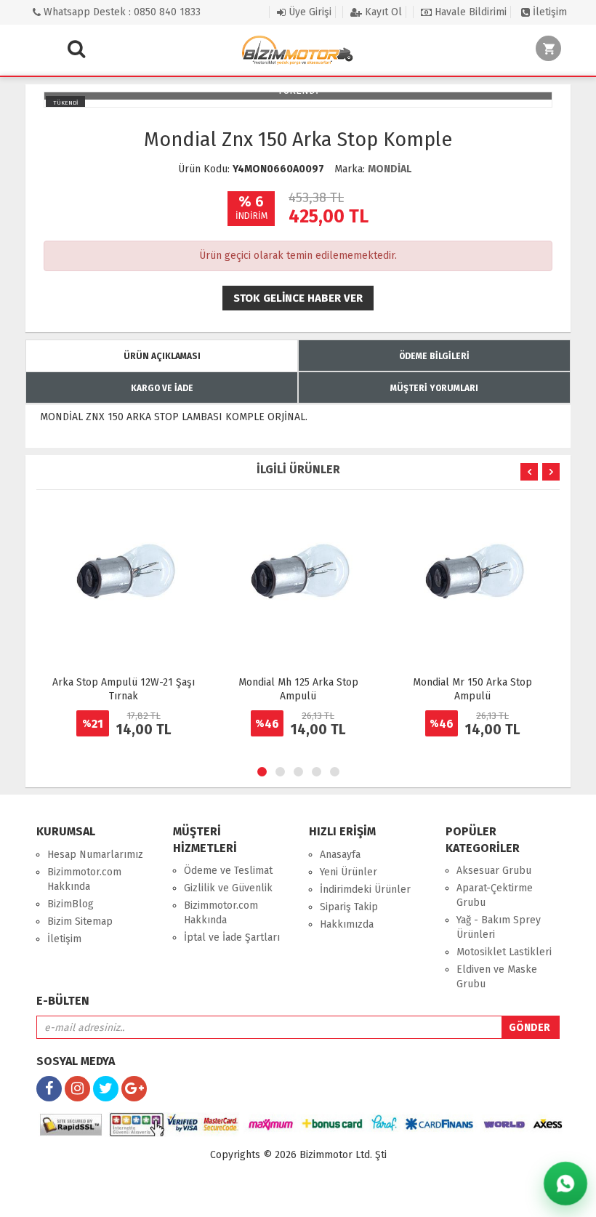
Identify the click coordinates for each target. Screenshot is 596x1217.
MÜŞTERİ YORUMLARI (434, 388)
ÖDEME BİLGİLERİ (434, 356)
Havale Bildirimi (469, 12)
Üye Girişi (308, 12)
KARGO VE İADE (162, 388)
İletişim (548, 12)
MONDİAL (389, 169)
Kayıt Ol (382, 12)
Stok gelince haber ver (298, 298)
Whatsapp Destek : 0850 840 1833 (121, 12)
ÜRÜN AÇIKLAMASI (162, 356)
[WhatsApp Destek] (565, 1183)
